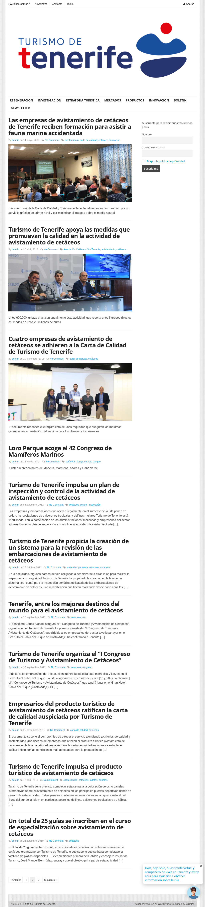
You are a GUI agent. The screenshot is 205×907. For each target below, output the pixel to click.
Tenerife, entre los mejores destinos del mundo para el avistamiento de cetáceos (65, 607)
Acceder (139, 904)
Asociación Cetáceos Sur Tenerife (81, 249)
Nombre (147, 134)
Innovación (159, 100)
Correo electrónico (153, 147)
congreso (82, 461)
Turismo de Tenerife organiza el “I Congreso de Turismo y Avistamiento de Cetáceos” (69, 657)
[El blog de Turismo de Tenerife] (102, 51)
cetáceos (103, 140)
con (84, 617)
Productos (135, 100)
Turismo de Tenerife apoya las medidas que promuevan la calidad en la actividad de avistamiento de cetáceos (69, 235)
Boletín (180, 100)
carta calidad (70, 780)
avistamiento (72, 140)
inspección (94, 504)
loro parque (94, 461)
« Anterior (15, 879)
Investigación (49, 100)
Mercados (112, 100)
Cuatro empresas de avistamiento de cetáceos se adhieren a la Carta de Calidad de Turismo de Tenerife (67, 345)
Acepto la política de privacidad (166, 161)
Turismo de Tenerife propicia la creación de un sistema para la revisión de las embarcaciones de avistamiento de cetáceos (68, 550)
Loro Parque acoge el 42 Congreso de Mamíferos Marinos (60, 451)
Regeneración (21, 100)
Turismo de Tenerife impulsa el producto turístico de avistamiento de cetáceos (65, 769)
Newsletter (41, 3)
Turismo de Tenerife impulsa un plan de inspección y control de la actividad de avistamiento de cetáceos (63, 491)
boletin (15, 140)
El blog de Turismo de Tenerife (37, 904)
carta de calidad (88, 140)
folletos (93, 780)
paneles (103, 780)
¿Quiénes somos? (19, 3)
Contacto (57, 3)
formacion (115, 140)
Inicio (70, 3)
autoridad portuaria (77, 567)
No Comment (52, 140)
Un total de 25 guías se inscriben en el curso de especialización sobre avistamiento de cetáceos (69, 827)
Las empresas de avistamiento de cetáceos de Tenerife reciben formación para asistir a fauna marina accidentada (69, 126)
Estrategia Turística (82, 100)
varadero (105, 567)
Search (189, 3)
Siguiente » (50, 879)
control (83, 504)
